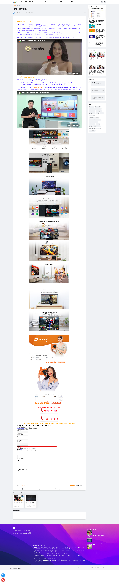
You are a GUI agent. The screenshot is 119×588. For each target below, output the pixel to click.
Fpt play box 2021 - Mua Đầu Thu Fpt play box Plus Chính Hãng (31, 504)
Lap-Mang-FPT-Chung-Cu (94, 117)
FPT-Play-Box (19, 5)
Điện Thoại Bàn (98, 108)
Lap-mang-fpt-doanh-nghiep (94, 119)
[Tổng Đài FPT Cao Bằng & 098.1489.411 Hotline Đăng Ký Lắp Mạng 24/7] (101, 54)
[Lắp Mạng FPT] (92, 26)
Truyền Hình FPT (92, 128)
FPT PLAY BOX (92, 111)
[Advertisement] (42, 535)
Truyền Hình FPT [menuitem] (65, 1)
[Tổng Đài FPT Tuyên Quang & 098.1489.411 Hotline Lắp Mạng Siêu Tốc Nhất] (92, 54)
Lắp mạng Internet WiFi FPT (66, 548)
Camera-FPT (97, 106)
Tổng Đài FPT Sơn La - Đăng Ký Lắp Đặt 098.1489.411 (100, 71)
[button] (102, 2)
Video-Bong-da (92, 130)
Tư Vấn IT (99, 128)
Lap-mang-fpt (92, 115)
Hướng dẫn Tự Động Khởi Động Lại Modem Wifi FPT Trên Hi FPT (100, 30)
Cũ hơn (83, 522)
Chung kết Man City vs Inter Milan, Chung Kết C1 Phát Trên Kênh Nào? (100, 37)
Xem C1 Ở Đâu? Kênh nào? (93, 529)
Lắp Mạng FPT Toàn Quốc (100, 567)
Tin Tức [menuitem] (74, 1)
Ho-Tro (97, 113)
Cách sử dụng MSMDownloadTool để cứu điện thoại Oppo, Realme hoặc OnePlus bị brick (96, 21)
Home (79, 567)
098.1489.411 (47, 560)
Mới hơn (15, 522)
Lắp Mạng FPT (98, 24)
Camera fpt (91, 106)
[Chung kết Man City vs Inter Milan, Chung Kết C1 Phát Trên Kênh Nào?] (92, 36)
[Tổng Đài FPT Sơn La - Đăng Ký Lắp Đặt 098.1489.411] (101, 67)
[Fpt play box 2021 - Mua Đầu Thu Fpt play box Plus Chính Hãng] (31, 498)
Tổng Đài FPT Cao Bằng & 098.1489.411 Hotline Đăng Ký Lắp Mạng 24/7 (101, 59)
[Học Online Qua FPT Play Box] (18, 498)
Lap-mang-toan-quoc (93, 121)
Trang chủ (14, 5)
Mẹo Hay (98, 124)
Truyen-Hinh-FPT (97, 126)
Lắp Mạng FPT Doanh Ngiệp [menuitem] (52, 1)
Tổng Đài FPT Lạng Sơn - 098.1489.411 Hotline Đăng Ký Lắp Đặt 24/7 (92, 72)
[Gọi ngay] (3, 580)
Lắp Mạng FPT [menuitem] (24, 1)
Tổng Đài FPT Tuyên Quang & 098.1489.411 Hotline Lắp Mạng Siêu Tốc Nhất (92, 59)
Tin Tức (90, 126)
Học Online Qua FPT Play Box (18, 503)
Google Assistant (38, 87)
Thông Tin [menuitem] (31, 1)
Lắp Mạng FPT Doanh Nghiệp (87, 567)
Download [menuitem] (40, 1)
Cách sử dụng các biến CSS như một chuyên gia (99, 43)
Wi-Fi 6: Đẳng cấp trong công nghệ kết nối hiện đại (96, 543)
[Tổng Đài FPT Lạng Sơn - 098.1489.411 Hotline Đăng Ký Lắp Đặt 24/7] (92, 67)
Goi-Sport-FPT (92, 113)
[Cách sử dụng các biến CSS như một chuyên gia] (92, 43)
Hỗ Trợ (101, 113)
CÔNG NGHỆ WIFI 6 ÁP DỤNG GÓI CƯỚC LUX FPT (95, 536)
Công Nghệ (91, 108)
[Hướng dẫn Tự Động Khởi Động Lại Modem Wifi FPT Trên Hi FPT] (92, 30)
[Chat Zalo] (3, 575)
